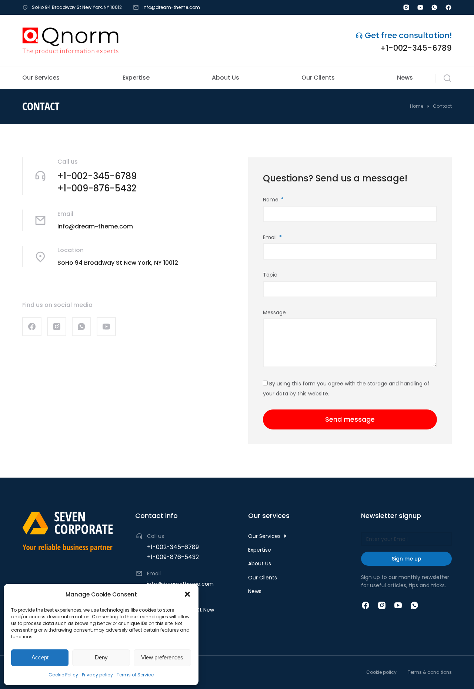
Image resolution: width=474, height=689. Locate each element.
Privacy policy (97, 675)
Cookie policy (381, 672)
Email (270, 237)
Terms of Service (135, 675)
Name (271, 199)
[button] (187, 594)
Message (274, 312)
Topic (270, 274)
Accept (40, 657)
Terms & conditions (430, 672)
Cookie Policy (63, 675)
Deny (101, 657)
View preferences (162, 657)
